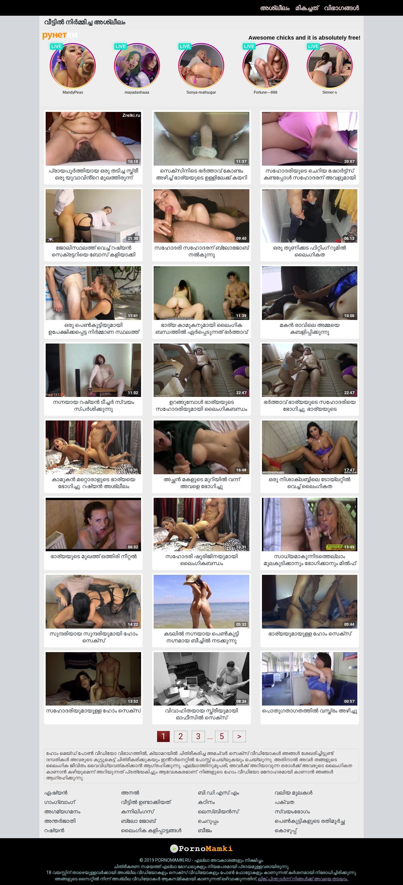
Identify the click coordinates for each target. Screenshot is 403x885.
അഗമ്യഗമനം (62, 811)
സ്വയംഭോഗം (292, 811)
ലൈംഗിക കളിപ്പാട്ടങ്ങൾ (151, 830)
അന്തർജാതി (60, 821)
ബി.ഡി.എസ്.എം (218, 792)
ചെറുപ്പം (208, 821)
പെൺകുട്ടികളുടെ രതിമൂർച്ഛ (310, 821)
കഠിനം (206, 802)
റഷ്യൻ (54, 830)
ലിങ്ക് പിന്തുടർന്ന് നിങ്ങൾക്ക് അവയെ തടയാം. (303, 878)
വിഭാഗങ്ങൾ (341, 8)
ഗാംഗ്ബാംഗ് (59, 802)
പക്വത (284, 802)
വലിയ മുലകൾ (293, 792)
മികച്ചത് (306, 8)
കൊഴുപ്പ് (285, 830)
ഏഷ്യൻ (55, 792)
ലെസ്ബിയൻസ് (218, 811)
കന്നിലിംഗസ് (137, 811)
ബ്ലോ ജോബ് (138, 821)
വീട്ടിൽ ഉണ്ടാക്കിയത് (145, 802)
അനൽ (130, 792)
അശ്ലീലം (274, 8)
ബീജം (205, 830)
